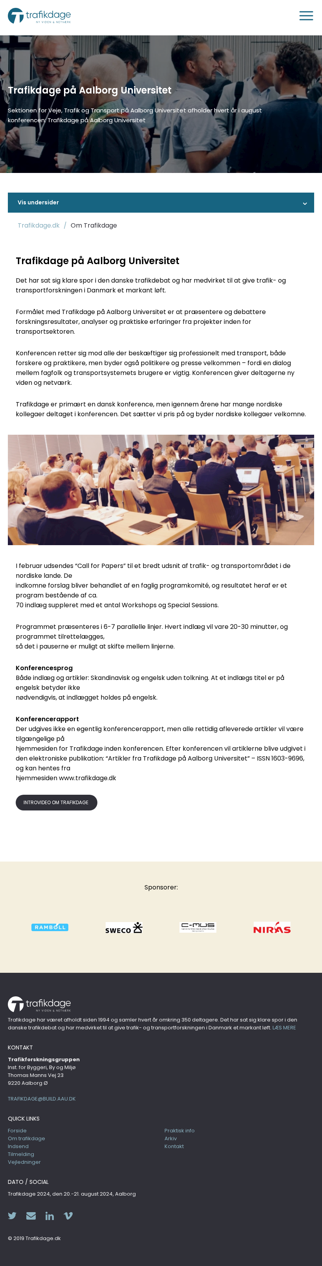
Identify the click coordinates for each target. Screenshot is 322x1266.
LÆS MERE (284, 1027)
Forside (17, 1130)
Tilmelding (21, 1154)
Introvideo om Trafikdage (57, 802)
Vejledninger (24, 1162)
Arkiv (171, 1138)
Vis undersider (38, 202)
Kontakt (174, 1146)
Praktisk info (180, 1130)
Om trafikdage (26, 1138)
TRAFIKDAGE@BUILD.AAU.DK (42, 1098)
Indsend (18, 1146)
